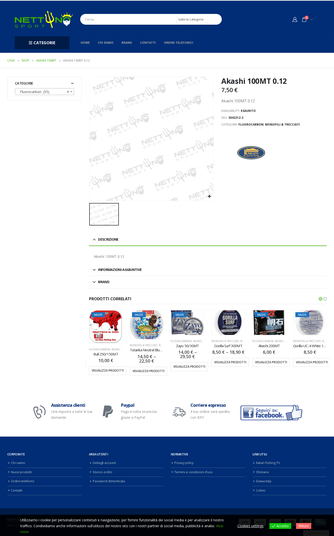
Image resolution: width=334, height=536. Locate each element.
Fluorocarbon (251, 124)
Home (85, 43)
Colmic (261, 490)
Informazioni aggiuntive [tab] (120, 269)
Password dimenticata (109, 481)
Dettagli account (104, 463)
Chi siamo (105, 43)
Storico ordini (102, 472)
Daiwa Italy (263, 481)
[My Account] (294, 19)
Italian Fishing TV (268, 463)
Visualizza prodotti (108, 370)
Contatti (148, 43)
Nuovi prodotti (21, 472)
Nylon (163, 345)
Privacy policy (183, 463)
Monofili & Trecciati (282, 124)
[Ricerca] (215, 19)
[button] (320, 299)
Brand (127, 43)
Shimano (262, 472)
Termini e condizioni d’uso (193, 472)
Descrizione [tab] (108, 239)
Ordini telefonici (178, 43)
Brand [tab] (103, 281)
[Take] (251, 152)
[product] (228, 322)
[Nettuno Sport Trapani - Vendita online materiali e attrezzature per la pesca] (44, 19)
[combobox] (44, 91)
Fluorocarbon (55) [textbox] (43, 91)
